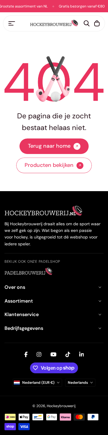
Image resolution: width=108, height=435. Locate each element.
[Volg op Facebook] (26, 354)
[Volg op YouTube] (53, 354)
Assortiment (18, 301)
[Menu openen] (11, 23)
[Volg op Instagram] (39, 354)
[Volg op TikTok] (67, 354)
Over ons (14, 287)
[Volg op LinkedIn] (81, 354)
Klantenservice (21, 314)
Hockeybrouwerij (61, 406)
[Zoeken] (87, 23)
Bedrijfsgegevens (23, 328)
